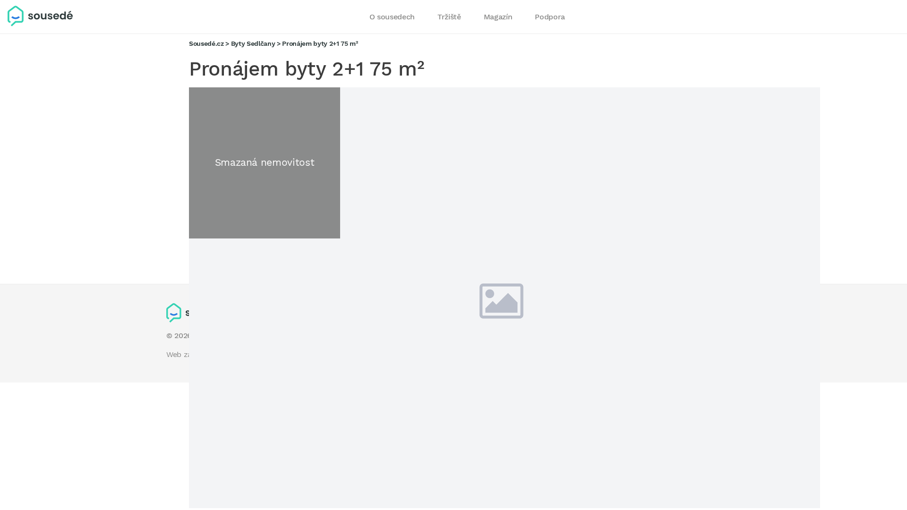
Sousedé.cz (206, 43)
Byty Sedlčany (253, 43)
